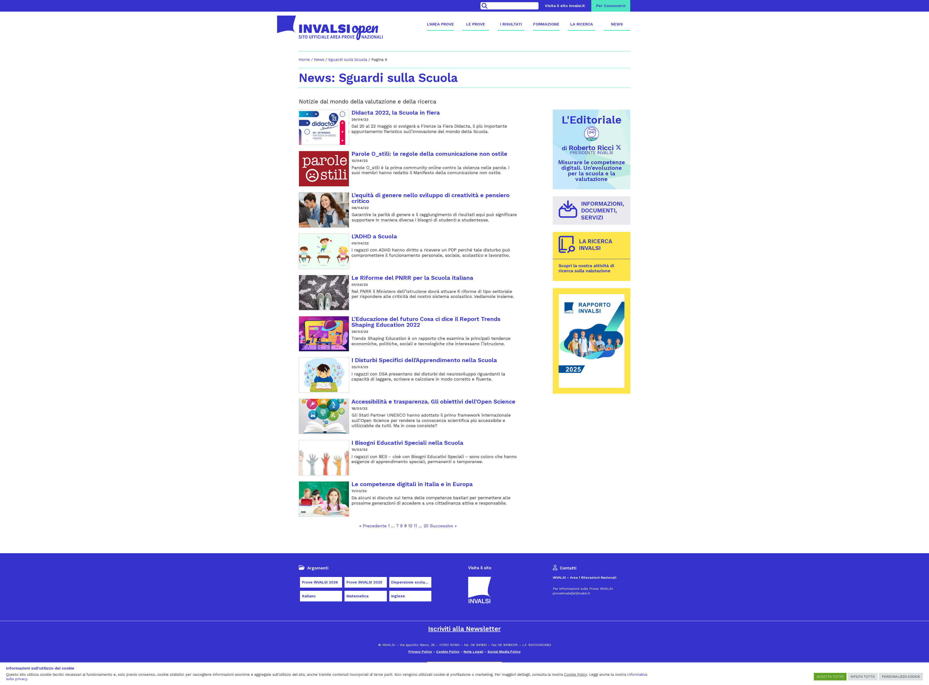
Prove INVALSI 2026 (320, 582)
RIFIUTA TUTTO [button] (863, 676)
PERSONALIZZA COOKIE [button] (901, 676)
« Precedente (373, 525)
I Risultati (511, 24)
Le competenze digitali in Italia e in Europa (412, 484)
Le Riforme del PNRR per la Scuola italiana (412, 278)
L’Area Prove (440, 24)
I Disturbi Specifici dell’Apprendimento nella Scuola (424, 360)
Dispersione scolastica (411, 582)
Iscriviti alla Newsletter (464, 628)
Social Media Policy (504, 652)
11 (415, 525)
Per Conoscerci (610, 5)
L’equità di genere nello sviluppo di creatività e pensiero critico (430, 198)
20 (426, 525)
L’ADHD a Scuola (374, 236)
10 (410, 525)
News (617, 24)
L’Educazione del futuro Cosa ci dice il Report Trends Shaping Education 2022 (426, 322)
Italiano (309, 596)
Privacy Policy (420, 652)
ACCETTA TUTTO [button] (830, 676)
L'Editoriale (592, 119)
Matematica (357, 596)
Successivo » (443, 525)
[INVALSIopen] (330, 28)
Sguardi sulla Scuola (347, 59)
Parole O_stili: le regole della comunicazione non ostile (429, 154)
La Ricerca (581, 24)
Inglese (398, 596)
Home (304, 59)
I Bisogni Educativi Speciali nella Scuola (407, 443)
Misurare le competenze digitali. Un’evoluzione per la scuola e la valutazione (591, 171)
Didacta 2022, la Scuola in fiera (396, 113)
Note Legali (473, 652)
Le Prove (475, 24)
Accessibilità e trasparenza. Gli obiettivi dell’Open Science (433, 402)
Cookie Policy (447, 652)
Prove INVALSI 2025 (364, 582)
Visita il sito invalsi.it (565, 5)
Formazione (546, 24)
